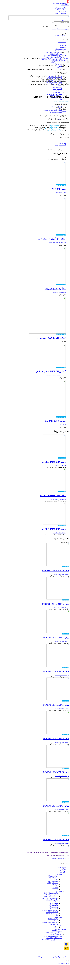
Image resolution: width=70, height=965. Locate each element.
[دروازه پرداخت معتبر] (66, 949)
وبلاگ (64, 43)
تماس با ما (62, 11)
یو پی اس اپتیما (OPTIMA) (54, 52)
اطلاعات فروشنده (60, 145)
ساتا (61, 99)
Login (62, 20)
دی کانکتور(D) (58, 92)
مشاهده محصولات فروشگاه (60, 29)
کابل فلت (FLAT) (56, 106)
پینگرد (56, 879)
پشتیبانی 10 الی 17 (60, 13)
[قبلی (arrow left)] (68, 960)
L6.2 (60, 66)
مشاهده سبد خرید (60, 35)
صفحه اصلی (62, 42)
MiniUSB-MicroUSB (55, 95)
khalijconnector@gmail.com (61, 3)
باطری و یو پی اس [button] (60, 49)
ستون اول (59, 874)
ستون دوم (59, 891)
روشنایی (59, 119)
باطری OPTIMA (57, 50)
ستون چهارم (58, 926)
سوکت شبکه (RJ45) (56, 97)
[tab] (33, 143)
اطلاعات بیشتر (62, 458)
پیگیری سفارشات (60, 8)
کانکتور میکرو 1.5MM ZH (54, 80)
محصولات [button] (63, 47)
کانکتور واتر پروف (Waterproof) (52, 110)
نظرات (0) (63, 143)
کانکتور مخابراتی (57, 61)
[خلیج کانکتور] (38, 19)
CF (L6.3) (59, 67)
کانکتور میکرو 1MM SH (55, 77)
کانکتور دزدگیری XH (56, 84)
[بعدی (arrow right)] (66, 960)
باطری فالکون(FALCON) (54, 57)
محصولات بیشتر (61, 146)
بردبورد (60, 108)
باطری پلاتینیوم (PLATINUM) (53, 56)
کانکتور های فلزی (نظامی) (54, 94)
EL (61, 69)
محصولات (63, 872)
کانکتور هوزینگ (57, 89)
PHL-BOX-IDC (57, 87)
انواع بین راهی (58, 112)
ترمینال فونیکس (57, 90)
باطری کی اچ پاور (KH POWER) (52, 59)
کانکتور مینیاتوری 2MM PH (54, 82)
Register (66, 20)
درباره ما (63, 45)
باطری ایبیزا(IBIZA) (56, 54)
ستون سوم (58, 917)
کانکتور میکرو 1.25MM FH (54, 78)
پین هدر (56, 901)
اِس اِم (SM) (58, 64)
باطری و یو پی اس (60, 929)
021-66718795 (65, 5)
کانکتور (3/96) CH (53, 877)
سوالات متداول (61, 9)
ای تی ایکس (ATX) (56, 62)
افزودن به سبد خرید (61, 185)
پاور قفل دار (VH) (53, 876)
